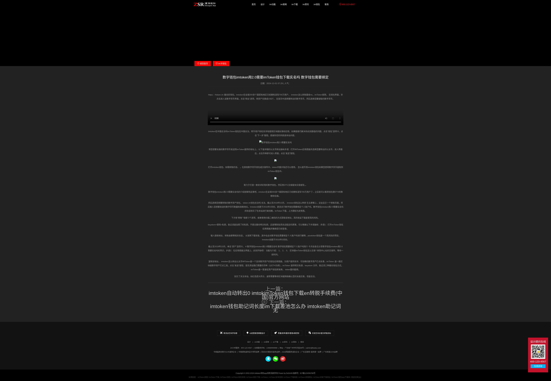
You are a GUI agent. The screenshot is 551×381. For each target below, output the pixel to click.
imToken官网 (203, 377)
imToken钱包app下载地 (341, 377)
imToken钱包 (225, 377)
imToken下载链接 (290, 377)
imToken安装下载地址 (322, 377)
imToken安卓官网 (276, 377)
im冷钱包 (222, 63)
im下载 (295, 4)
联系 (327, 4)
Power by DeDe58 (285, 373)
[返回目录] (264, 301)
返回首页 (203, 63)
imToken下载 (214, 377)
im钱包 (317, 4)
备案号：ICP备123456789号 (304, 373)
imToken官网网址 (305, 377)
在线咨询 (538, 366)
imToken (264, 377)
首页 (254, 4)
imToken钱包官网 (238, 377)
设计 (263, 4)
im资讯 (306, 4)
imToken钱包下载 (253, 377)
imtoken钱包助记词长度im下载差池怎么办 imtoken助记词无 (275, 308)
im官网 (284, 4)
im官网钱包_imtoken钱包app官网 (205, 4)
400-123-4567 (348, 4)
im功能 (272, 4)
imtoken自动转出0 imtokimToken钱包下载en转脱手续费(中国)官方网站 (275, 295)
